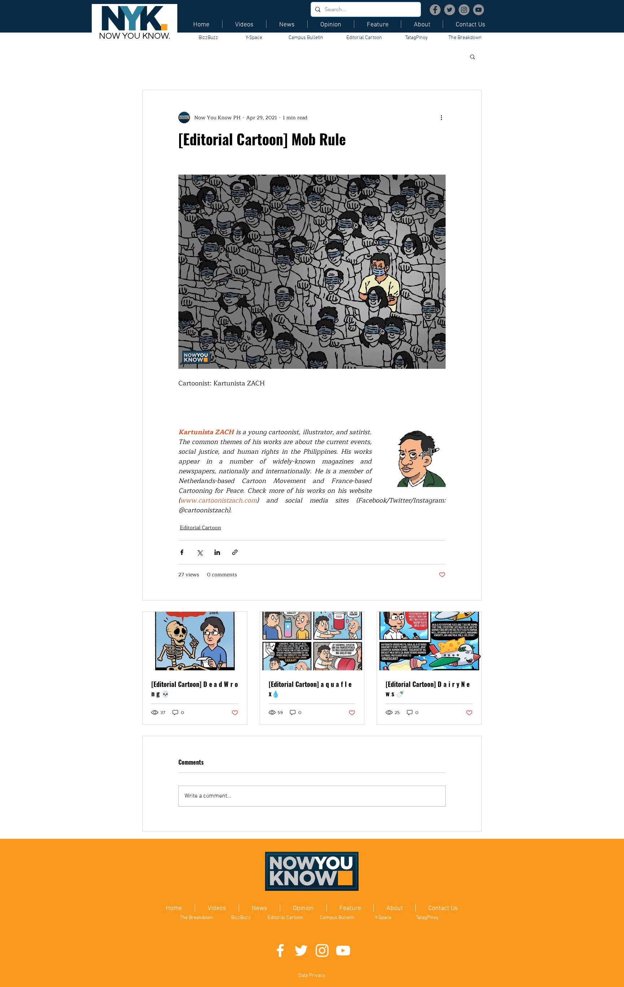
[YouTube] (478, 9)
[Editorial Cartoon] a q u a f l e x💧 (310, 688)
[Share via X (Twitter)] (199, 552)
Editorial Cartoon (200, 527)
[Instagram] (464, 9)
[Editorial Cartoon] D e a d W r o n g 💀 (194, 688)
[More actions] (441, 117)
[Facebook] (435, 9)
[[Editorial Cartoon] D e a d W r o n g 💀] (195, 641)
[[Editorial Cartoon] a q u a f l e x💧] (312, 641)
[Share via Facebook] (181, 552)
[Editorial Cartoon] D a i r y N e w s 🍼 (427, 688)
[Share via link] (234, 552)
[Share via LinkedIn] (217, 552)
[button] (472, 56)
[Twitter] (449, 9)
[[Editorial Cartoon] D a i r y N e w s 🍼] (429, 641)
